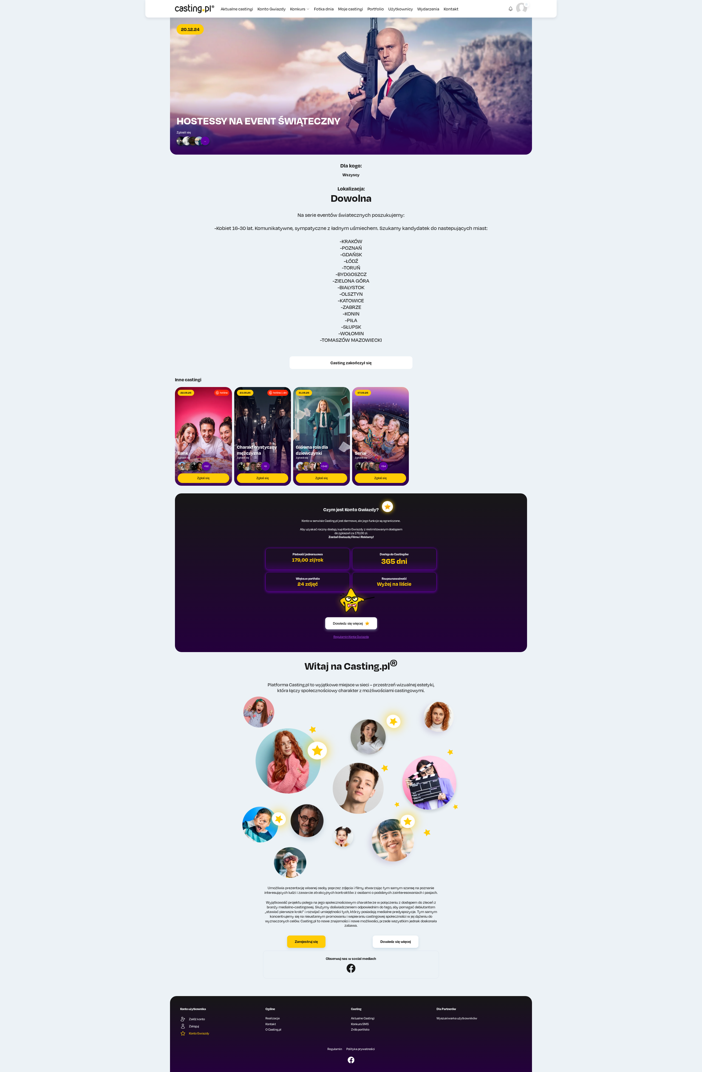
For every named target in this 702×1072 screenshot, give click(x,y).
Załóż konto (197, 1019)
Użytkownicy (400, 8)
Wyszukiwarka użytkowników (457, 1018)
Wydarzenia (428, 8)
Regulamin (334, 1049)
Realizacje (272, 1018)
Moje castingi (350, 8)
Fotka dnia (324, 8)
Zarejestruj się (306, 941)
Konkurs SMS (360, 1024)
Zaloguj (194, 1026)
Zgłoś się (203, 478)
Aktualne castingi (237, 8)
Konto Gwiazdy (271, 8)
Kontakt (451, 8)
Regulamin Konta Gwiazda (351, 637)
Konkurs (297, 8)
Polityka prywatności (360, 1049)
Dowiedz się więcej (348, 623)
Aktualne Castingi (363, 1018)
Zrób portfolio (360, 1029)
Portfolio (375, 8)
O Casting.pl (273, 1029)
